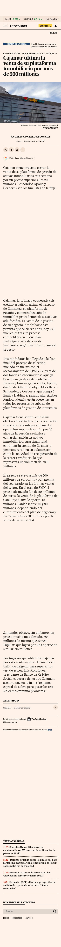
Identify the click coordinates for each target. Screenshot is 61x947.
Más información (10, 722)
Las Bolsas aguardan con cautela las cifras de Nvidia (44, 45)
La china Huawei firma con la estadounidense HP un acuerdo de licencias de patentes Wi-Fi (29, 850)
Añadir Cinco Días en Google (21, 158)
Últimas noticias (13, 841)
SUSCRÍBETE (45, 26)
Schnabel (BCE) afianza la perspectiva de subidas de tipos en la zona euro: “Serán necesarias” (29, 885)
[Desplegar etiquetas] (55, 707)
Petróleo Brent (52, 19)
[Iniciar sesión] (55, 25)
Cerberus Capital (22, 708)
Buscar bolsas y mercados (19, 902)
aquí (50, 729)
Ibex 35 (8, 19)
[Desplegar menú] (5, 26)
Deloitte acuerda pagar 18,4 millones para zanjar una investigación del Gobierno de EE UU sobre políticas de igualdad (30, 862)
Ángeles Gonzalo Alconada (30, 136)
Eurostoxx (17, 918)
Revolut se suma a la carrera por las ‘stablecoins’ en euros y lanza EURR (26, 874)
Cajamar (7, 708)
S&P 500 (28, 19)
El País (54, 33)
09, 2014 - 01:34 (34, 141)
